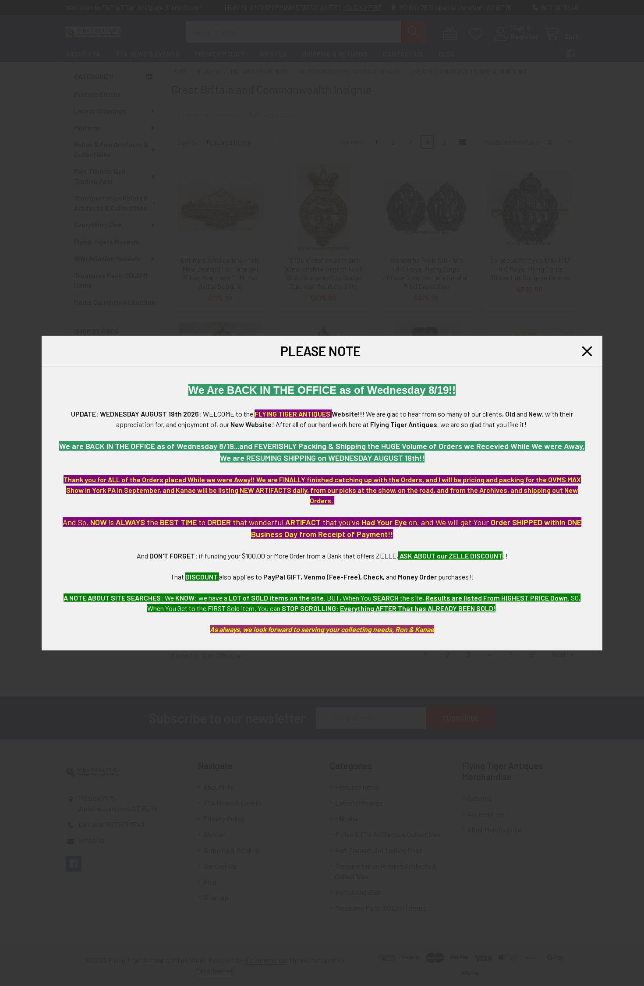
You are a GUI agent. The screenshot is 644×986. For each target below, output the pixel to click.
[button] (587, 351)
